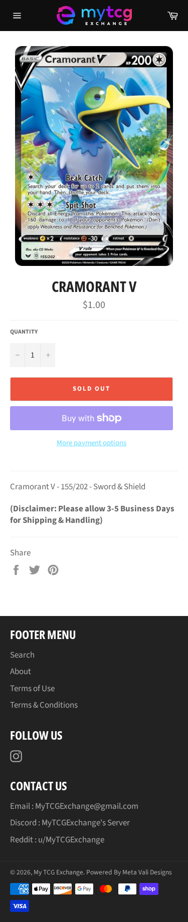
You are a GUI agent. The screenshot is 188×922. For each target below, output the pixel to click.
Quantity (24, 332)
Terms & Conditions (44, 705)
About (20, 672)
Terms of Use (32, 689)
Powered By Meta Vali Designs (129, 872)
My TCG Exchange (58, 872)
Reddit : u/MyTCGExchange (57, 840)
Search (22, 655)
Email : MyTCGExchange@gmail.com (74, 806)
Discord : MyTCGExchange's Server (70, 823)
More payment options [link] (91, 443)
